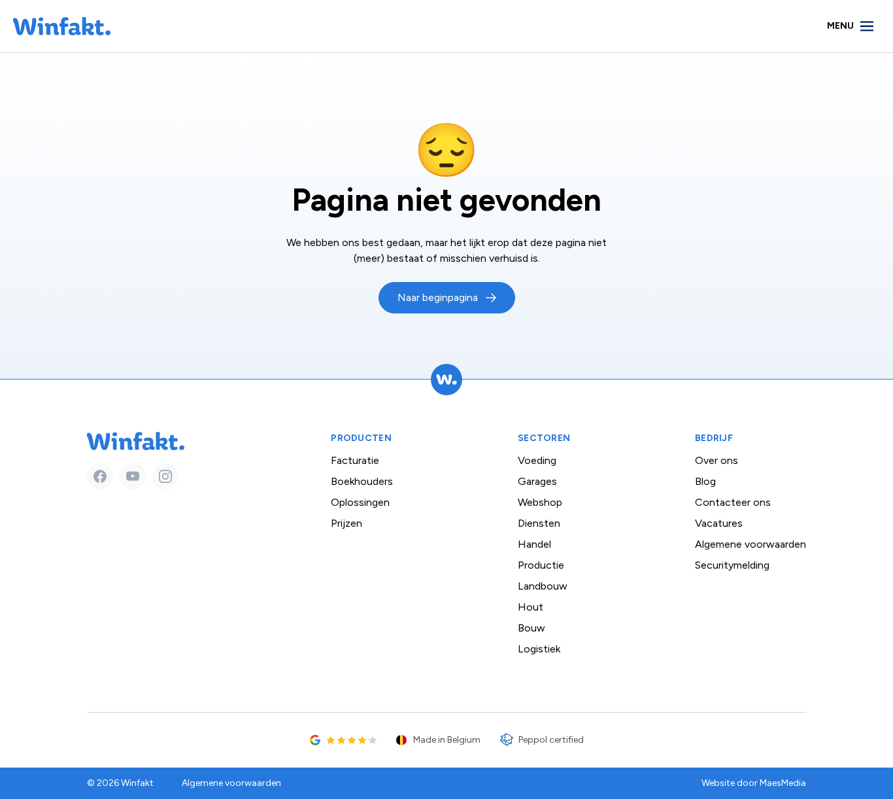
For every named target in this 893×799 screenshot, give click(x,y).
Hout (530, 607)
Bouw (531, 628)
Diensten (539, 523)
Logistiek (539, 649)
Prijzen (346, 523)
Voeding (537, 460)
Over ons (716, 460)
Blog (705, 481)
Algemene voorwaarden (750, 544)
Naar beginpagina (437, 297)
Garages (537, 481)
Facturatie (355, 460)
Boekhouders (362, 481)
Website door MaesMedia (753, 783)
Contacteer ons (733, 502)
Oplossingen (360, 502)
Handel (534, 544)
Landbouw (542, 586)
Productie (541, 565)
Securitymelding (732, 565)
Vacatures (719, 523)
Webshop (540, 502)
